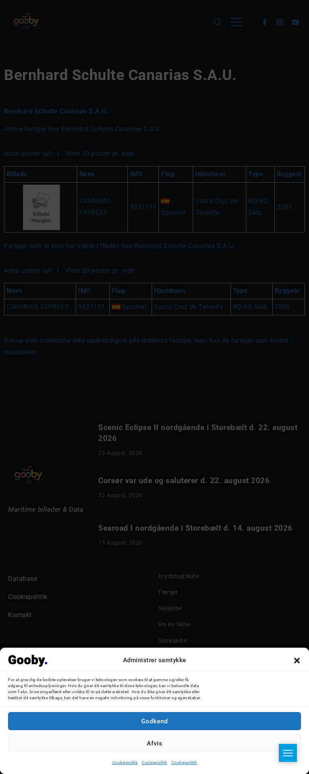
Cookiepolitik (125, 762)
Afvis (155, 743)
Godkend (154, 721)
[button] (297, 661)
